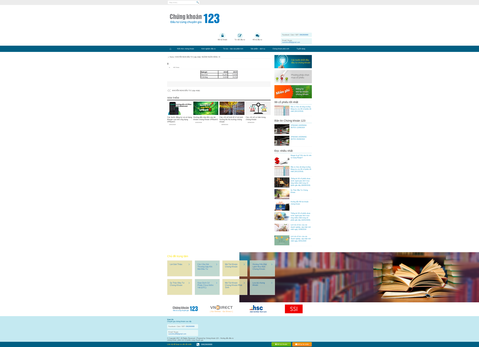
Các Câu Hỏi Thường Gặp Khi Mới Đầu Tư (204, 266)
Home (172, 57)
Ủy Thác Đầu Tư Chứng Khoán (177, 284)
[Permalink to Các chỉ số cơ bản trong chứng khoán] (258, 108)
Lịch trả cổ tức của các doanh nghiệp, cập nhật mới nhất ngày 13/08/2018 (301, 227)
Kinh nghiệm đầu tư (208, 49)
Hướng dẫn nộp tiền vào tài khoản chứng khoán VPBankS (205, 118)
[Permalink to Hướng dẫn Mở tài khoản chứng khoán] (281, 206)
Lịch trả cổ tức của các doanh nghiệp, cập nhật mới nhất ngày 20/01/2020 (301, 238)
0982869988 (206, 344)
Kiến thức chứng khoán (185, 49)
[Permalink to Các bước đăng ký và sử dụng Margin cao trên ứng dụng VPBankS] (179, 108)
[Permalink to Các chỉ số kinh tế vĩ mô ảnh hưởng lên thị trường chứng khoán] (232, 108)
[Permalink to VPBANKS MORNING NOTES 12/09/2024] (281, 129)
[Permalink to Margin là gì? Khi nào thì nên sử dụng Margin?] (281, 159)
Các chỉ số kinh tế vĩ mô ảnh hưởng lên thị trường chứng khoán (231, 119)
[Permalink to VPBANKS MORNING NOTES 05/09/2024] (281, 141)
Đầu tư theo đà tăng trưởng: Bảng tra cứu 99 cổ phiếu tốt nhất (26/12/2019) (301, 109)
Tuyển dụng (301, 49)
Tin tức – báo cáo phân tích (233, 49)
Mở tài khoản (222, 40)
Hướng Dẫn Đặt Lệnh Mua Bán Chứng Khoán (260, 266)
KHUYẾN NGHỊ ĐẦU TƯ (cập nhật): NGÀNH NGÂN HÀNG (196, 57)
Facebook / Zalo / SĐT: (295, 35)
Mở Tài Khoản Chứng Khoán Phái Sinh (233, 285)
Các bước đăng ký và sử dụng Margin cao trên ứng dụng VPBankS (179, 119)
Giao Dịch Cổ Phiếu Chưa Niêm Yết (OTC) (205, 285)
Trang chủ (170, 49)
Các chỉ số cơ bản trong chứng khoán (256, 118)
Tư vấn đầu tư (240, 40)
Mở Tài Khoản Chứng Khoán (231, 265)
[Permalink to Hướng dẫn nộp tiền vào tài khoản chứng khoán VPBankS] (205, 108)
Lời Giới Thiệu (176, 264)
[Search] (197, 2)
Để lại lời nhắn (303, 344)
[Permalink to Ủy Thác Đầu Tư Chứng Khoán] (281, 194)
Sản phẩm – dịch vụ (258, 49)
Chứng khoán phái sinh (281, 49)
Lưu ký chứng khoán (259, 284)
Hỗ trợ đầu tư (257, 40)
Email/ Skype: (291, 41)
